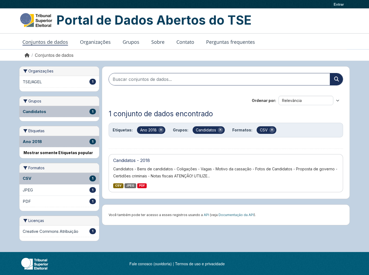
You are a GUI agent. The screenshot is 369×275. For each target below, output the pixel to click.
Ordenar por (263, 100)
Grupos (131, 42)
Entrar (339, 4)
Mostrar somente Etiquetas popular (58, 152)
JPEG (130, 185)
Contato (185, 42)
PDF (142, 185)
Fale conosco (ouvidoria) (150, 263)
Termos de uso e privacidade (200, 263)
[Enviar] (336, 79)
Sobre (158, 42)
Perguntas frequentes (230, 42)
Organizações (95, 42)
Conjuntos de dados (45, 42)
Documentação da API (236, 215)
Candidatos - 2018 (131, 160)
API (206, 215)
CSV (118, 185)
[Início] (27, 55)
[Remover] (161, 130)
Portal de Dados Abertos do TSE (153, 20)
